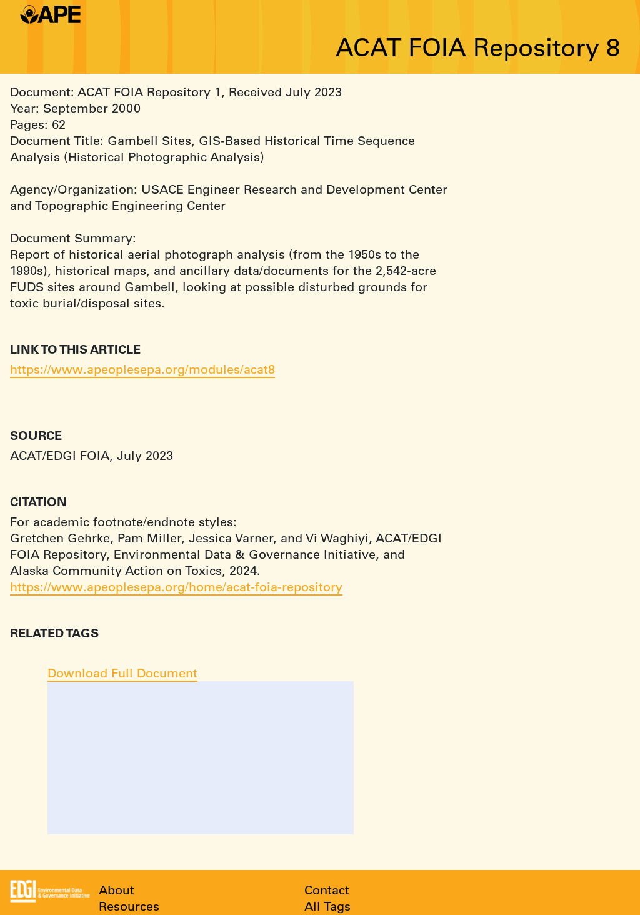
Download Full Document (123, 673)
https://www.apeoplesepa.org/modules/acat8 (142, 369)
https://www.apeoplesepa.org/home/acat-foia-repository (176, 586)
